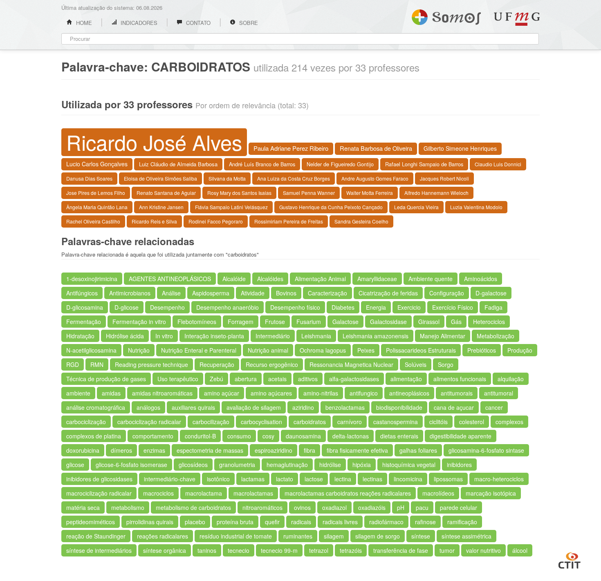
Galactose (345, 321)
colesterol (471, 422)
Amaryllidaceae (377, 279)
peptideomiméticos (90, 522)
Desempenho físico (295, 307)
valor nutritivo (483, 550)
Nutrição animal (268, 350)
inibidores (459, 464)
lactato (284, 479)
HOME (83, 23)
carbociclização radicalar (149, 422)
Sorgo (445, 364)
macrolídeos (438, 493)
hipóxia (361, 464)
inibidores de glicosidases (99, 479)
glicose (75, 464)
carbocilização (211, 422)
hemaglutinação (287, 464)
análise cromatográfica (95, 407)
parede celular (458, 507)
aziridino (303, 407)
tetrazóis (351, 550)
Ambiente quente (430, 279)
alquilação (511, 379)
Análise (171, 293)
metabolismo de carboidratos (193, 507)
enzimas (154, 450)
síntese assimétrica (466, 536)
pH (400, 507)
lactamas (253, 479)
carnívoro (349, 422)
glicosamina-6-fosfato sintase (486, 450)
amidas (111, 393)
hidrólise (330, 464)
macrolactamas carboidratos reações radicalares (348, 493)
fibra (309, 450)
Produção (519, 350)
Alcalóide (234, 279)
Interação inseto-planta (214, 336)
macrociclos (158, 493)
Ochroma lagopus (323, 350)
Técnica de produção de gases (106, 379)
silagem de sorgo (377, 536)
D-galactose (491, 293)
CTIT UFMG (569, 559)
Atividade (253, 293)
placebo (195, 522)
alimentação (406, 379)
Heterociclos (489, 321)
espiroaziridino (273, 450)
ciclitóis (438, 422)
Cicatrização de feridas (388, 293)
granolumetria (237, 464)
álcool (519, 550)
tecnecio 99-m (279, 550)
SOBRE (248, 23)
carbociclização (86, 422)
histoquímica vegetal (408, 464)
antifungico (364, 393)
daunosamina (303, 436)
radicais (301, 522)
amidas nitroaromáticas (162, 393)
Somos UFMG (446, 15)
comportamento (152, 436)
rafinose (425, 522)
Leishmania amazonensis (375, 336)
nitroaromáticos (262, 507)
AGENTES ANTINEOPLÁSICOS (170, 279)
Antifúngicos (82, 293)
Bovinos (286, 293)
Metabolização (495, 336)
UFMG (517, 19)
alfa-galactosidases (354, 379)
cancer (494, 407)
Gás (456, 321)
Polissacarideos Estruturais (421, 350)
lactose (314, 479)
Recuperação (217, 364)
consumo (239, 436)
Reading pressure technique (151, 364)
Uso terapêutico (177, 379)
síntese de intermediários (99, 550)
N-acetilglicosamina (91, 350)
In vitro (164, 336)
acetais (277, 379)
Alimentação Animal (320, 279)
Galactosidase (388, 321)
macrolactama (203, 493)
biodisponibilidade (399, 407)
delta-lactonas (350, 436)
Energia (376, 307)
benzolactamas (345, 407)
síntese (420, 536)
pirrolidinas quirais (149, 522)
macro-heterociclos (499, 479)
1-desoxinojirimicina (91, 279)
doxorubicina (82, 450)
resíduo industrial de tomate (236, 536)
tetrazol (318, 550)
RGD (72, 364)
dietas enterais (399, 436)
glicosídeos (193, 464)
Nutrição (139, 350)
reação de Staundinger (96, 536)
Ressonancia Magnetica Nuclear (351, 364)
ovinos (302, 507)
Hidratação (80, 336)
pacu (422, 507)
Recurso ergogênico (272, 364)
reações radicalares (162, 536)
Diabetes (343, 307)
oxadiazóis (372, 507)
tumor (447, 550)
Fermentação (83, 321)
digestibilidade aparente (460, 436)
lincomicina (408, 479)
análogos (148, 407)
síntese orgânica (164, 550)
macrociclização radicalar (99, 493)
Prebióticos (481, 350)
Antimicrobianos (129, 293)
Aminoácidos (480, 279)
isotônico (218, 479)
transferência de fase (400, 550)
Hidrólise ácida (125, 336)
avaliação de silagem (253, 407)
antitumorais (457, 393)
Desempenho (167, 307)
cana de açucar (454, 407)
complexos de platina (93, 436)
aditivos (308, 379)
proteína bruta (235, 522)
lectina (342, 479)
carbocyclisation (261, 422)
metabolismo (127, 507)
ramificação (462, 522)
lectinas (372, 479)
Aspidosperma (210, 293)
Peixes (366, 350)
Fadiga (493, 307)
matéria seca (83, 507)
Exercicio (409, 307)
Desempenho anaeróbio (227, 307)
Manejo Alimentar (442, 336)
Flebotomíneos (196, 321)
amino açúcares (271, 393)
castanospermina (395, 422)
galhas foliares (418, 450)
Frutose (275, 321)
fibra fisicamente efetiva (357, 450)
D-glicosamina (84, 307)
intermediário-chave (169, 479)
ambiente (78, 393)
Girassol (429, 321)
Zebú (216, 379)
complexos (509, 422)
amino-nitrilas (320, 393)
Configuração (446, 293)
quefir (272, 522)
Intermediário (273, 336)
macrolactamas (253, 493)
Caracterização (327, 293)
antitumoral (498, 393)
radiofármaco (386, 522)
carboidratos (310, 422)
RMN (96, 364)
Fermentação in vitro (139, 321)
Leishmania (316, 336)
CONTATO (197, 23)
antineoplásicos (409, 393)
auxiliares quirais (193, 407)
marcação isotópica (491, 493)
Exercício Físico (452, 307)
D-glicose (126, 307)
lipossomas (448, 479)
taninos (206, 550)
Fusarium (308, 321)
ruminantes (297, 536)
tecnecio (238, 550)
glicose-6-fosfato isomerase (131, 464)
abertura (246, 379)
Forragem (240, 321)
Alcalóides (270, 279)
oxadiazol (334, 507)
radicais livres (340, 522)
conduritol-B (200, 436)
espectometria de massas (210, 450)
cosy (268, 436)
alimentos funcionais (459, 379)
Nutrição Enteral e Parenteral (198, 350)
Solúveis (415, 364)
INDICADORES (138, 23)
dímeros (121, 450)
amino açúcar (221, 393)
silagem (334, 536)
